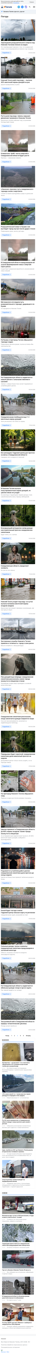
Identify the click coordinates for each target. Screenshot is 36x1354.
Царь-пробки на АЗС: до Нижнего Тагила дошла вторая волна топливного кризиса (17, 1150)
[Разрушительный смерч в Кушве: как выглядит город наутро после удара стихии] (18, 214)
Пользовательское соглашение (10, 1347)
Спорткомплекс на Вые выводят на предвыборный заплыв (13, 1180)
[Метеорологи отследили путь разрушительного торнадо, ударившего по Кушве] (18, 289)
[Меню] (34, 7)
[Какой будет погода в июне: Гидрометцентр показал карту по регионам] (18, 898)
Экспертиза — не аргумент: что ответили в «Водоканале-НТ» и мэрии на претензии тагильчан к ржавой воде (16, 1064)
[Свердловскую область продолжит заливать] (18, 553)
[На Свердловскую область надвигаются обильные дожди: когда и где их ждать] (18, 973)
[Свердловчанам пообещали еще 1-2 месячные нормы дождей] (18, 404)
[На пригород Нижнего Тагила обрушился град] (18, 781)
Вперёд (28, 1035)
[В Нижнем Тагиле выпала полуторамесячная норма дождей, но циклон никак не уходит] (18, 476)
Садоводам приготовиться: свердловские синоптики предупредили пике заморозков (16, 1244)
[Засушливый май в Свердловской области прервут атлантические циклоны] (18, 1009)
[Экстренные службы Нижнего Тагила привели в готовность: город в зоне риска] (18, 628)
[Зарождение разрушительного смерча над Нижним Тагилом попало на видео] (18, 30)
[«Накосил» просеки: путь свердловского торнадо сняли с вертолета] (18, 176)
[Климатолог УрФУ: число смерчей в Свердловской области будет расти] (18, 141)
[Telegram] (18, 6)
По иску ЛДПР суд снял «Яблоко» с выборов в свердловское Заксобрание (17, 1323)
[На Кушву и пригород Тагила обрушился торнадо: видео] (18, 327)
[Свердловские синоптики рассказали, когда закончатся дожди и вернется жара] (18, 704)
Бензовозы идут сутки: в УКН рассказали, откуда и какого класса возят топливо (18, 1216)
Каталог (3, 1338)
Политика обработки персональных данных (14, 1345)
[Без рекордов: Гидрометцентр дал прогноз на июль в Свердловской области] (18, 440)
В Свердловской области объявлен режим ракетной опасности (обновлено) (15, 1297)
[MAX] (25, 6)
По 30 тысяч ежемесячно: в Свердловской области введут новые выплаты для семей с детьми (16, 1121)
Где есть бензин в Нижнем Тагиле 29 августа (16, 1270)
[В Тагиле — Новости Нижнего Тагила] (8, 7)
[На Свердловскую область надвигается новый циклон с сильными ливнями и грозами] (18, 365)
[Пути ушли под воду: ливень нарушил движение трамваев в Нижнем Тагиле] (18, 103)
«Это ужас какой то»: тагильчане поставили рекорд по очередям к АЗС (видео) (16, 1094)
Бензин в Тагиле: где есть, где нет (14, 11)
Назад (7, 1035)
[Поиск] (29, 7)
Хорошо (32, 2)
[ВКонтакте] (22, 6)
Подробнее (16, 2)
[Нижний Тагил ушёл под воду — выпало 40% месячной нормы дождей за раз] (18, 67)
